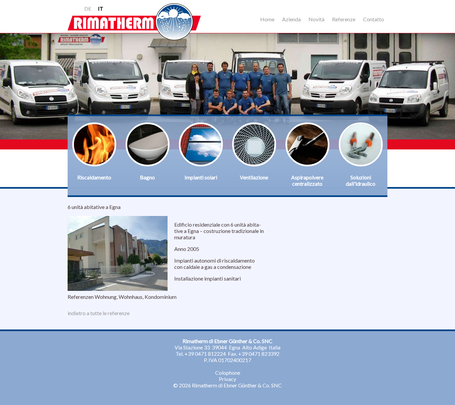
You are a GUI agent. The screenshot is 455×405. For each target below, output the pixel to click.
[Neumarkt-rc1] (118, 289)
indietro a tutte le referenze (99, 313)
